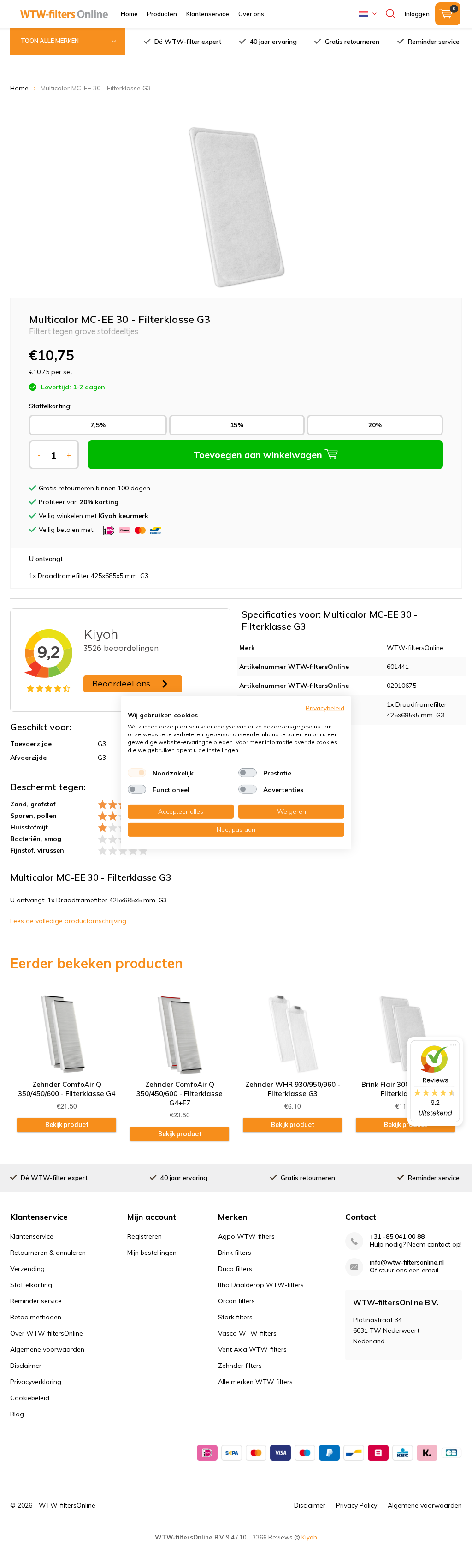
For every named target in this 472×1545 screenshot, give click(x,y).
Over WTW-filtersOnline (46, 1333)
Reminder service (434, 41)
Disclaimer (25, 1365)
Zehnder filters (240, 1365)
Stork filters (235, 1317)
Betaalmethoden (35, 1317)
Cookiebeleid (29, 1398)
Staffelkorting (31, 1285)
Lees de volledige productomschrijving (68, 921)
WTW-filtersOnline (67, 1505)
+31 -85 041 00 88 (397, 1237)
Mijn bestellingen (152, 1252)
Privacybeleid (325, 707)
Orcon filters (236, 1301)
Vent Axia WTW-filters (252, 1349)
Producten (162, 14)
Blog (17, 1414)
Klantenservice (207, 14)
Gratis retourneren (352, 41)
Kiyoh (309, 1537)
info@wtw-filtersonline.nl (407, 1262)
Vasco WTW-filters (247, 1333)
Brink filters (234, 1252)
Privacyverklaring (35, 1382)
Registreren (144, 1236)
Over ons (251, 14)
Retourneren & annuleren (48, 1252)
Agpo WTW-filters (246, 1236)
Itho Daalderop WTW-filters (261, 1285)
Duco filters (235, 1269)
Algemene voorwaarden (47, 1349)
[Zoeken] (390, 14)
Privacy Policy (356, 1505)
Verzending (27, 1269)
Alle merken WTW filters (255, 1382)
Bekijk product (66, 1124)
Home (129, 14)
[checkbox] (137, 772)
